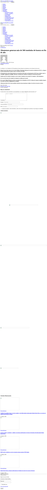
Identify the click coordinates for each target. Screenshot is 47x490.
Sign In (11, 45)
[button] (6, 86)
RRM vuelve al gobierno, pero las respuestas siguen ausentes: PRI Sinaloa (14, 452)
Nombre (2, 102)
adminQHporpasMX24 (4, 63)
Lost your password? (4, 486)
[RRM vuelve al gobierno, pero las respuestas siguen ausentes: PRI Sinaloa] (9, 448)
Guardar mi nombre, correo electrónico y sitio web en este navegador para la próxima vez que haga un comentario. (22, 108)
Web (1, 106)
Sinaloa (5, 410)
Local (1, 47)
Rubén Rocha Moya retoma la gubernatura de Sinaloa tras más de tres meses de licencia (17, 470)
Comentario (2, 100)
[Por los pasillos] (6, 0)
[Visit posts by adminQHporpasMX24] (3, 61)
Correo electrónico (4, 104)
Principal (4, 47)
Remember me (4, 484)
